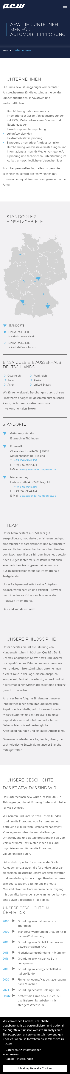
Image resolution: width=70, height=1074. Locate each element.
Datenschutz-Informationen (23, 1050)
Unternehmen (22, 50)
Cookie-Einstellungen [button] (19, 1059)
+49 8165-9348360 (25, 460)
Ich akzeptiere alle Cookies (35, 1068)
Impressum (12, 1054)
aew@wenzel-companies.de (38, 469)
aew (5, 50)
